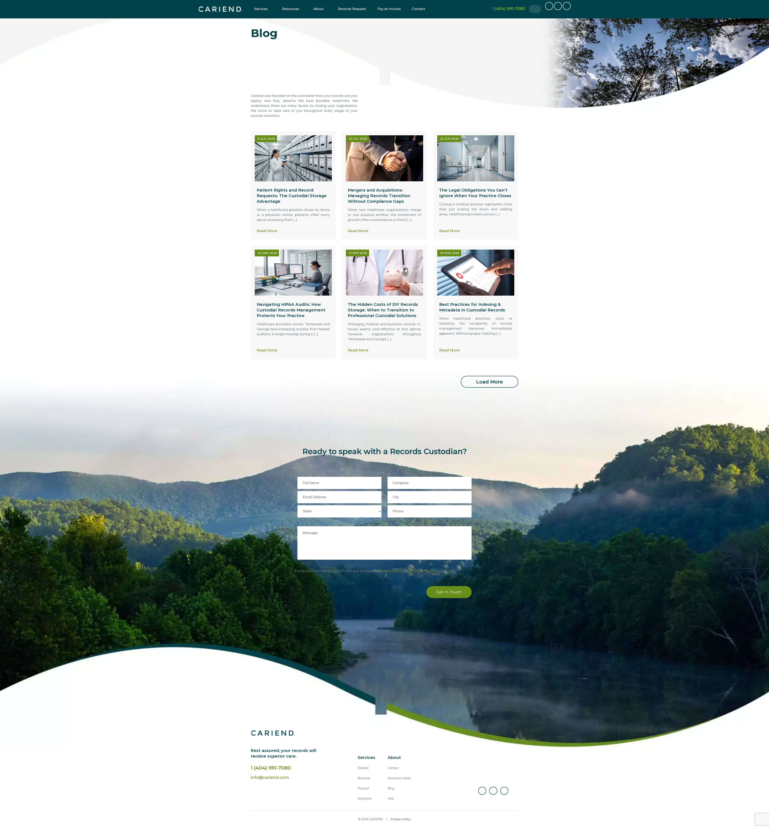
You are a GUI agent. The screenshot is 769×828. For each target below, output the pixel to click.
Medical (363, 768)
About (318, 9)
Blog (391, 788)
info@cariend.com (270, 777)
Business (364, 778)
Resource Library (399, 778)
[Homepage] (220, 9)
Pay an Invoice (389, 9)
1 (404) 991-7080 (271, 768)
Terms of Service (422, 571)
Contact (418, 9)
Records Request (352, 9)
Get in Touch (449, 592)
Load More (489, 382)
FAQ (391, 798)
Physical (363, 788)
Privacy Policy (390, 571)
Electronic (365, 798)
